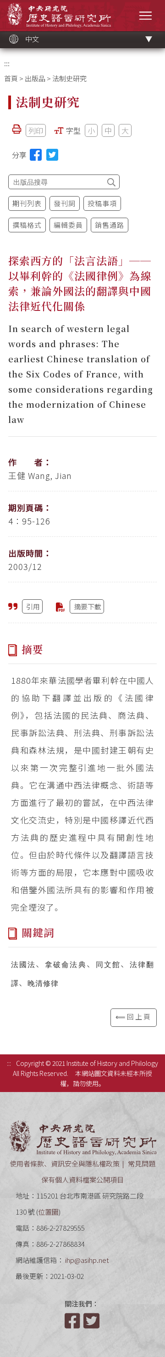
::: (7, 63)
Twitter (92, 1320)
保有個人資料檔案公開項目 (82, 1179)
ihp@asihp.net (87, 1260)
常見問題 (141, 1163)
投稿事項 (102, 203)
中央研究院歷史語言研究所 (59, 15)
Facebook (73, 1320)
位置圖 (48, 1211)
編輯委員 (68, 225)
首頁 (11, 78)
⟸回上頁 (134, 1016)
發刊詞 (65, 203)
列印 (35, 130)
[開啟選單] (146, 15)
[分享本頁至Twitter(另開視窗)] (52, 155)
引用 (33, 606)
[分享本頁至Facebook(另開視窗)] (36, 155)
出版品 (35, 78)
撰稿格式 (27, 225)
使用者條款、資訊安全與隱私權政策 (65, 1163)
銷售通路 (109, 225)
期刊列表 (27, 203)
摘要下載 (87, 606)
